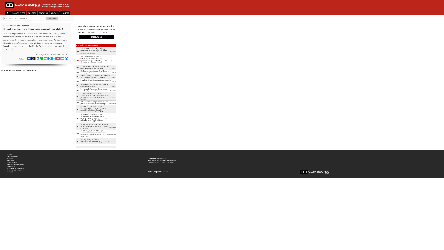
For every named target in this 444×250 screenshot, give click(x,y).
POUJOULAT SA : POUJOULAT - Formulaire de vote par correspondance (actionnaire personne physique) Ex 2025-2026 (93, 133)
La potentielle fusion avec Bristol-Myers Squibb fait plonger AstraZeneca (93, 90)
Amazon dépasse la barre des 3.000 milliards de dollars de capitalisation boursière (95, 67)
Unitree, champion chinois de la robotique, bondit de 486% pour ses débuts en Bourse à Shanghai (94, 126)
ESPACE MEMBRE (18, 13)
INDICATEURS (11, 166)
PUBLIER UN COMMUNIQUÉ (157, 158)
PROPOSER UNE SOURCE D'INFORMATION (162, 160)
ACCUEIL (9, 154)
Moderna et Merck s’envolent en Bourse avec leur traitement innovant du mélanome (95, 76)
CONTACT (65, 13)
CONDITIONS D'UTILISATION (15, 170)
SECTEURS (43, 13)
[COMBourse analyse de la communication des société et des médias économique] (38, 9)
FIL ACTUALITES (12, 162)
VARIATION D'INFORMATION (15, 164)
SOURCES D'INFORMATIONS (15, 168)
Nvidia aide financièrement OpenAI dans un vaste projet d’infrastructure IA (94, 72)
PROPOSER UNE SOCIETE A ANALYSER (161, 163)
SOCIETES (32, 13)
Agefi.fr (13, 25)
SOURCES (55, 13)
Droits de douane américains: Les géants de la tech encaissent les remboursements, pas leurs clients (91, 141)
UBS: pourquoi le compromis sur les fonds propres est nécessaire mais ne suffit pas (94, 103)
